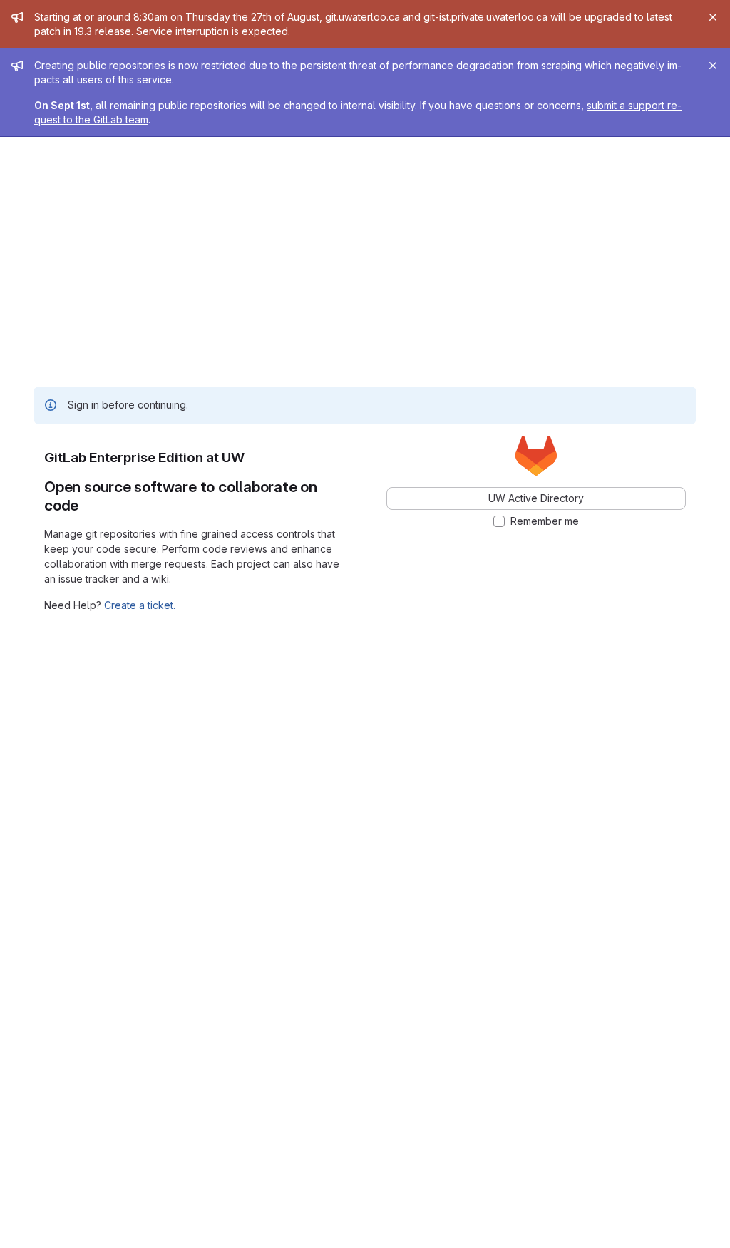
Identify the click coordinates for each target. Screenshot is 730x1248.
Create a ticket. (139, 605)
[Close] (712, 17)
